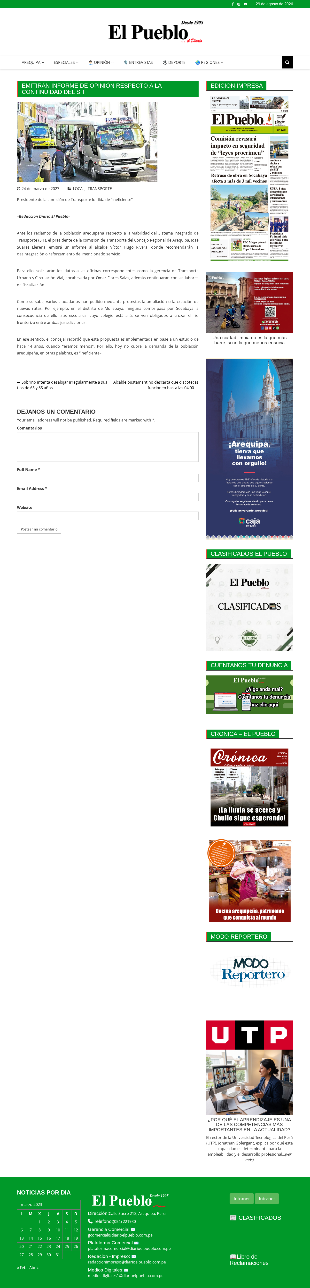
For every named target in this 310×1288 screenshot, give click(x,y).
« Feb (21, 1267)
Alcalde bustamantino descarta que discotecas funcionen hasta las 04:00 (156, 384)
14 (31, 1238)
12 (76, 1230)
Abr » (34, 1267)
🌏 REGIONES (207, 62)
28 (31, 1254)
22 (40, 1246)
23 (48, 1246)
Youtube (245, 4)
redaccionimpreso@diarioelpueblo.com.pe (127, 1262)
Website (24, 507)
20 (21, 1246)
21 (31, 1246)
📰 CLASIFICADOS (255, 1217)
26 (76, 1246)
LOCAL (79, 188)
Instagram (238, 4)
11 (67, 1230)
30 (48, 1254)
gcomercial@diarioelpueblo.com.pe (120, 1235)
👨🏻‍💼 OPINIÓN (99, 62)
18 (67, 1238)
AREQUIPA (31, 62)
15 (40, 1238)
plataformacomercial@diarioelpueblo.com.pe (129, 1248)
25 (67, 1246)
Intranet (242, 1199)
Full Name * (28, 469)
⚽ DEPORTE (174, 62)
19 (76, 1238)
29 (40, 1254)
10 (58, 1230)
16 (48, 1238)
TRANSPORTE (100, 188)
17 (58, 1238)
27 (21, 1254)
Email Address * (32, 488)
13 (21, 1238)
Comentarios (29, 428)
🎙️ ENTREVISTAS (138, 62)
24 (58, 1246)
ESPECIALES (64, 62)
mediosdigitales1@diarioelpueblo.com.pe (125, 1275)
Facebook (233, 4)
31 (58, 1254)
